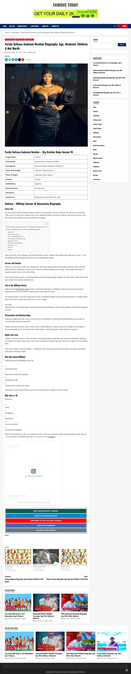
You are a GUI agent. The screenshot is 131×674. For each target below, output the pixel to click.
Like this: (10, 247)
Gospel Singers (97, 128)
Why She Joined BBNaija (15, 243)
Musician (95, 154)
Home (4, 26)
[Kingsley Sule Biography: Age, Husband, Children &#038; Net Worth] (46, 556)
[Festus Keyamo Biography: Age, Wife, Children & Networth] (111, 641)
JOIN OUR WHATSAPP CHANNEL (45, 511)
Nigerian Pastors (98, 158)
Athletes (95, 111)
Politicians (38, 609)
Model (95, 150)
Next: (67, 577)
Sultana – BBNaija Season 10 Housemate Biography (23, 229)
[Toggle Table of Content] (46, 224)
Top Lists (12, 26)
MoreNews (72, 672)
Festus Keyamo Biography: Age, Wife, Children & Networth (109, 654)
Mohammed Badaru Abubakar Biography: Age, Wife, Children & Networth (43, 616)
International (21, 606)
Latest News (34, 26)
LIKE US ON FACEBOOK (46, 525)
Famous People (22, 26)
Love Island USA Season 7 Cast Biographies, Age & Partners (15, 615)
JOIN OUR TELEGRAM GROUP (46, 516)
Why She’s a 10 (12, 245)
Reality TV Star (20, 39)
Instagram (51, 437)
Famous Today (65, 5)
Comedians (96, 116)
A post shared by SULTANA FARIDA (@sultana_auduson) (33, 502)
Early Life (10, 232)
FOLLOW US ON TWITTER (46, 530)
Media (95, 141)
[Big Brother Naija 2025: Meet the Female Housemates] (18, 556)
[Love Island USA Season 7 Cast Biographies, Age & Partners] (18, 602)
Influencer (96, 133)
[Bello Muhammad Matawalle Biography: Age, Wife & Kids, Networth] (74, 602)
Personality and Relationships (17, 238)
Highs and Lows (12, 241)
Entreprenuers (97, 120)
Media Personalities (99, 145)
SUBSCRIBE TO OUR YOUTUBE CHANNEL (46, 521)
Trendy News (29, 39)
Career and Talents (13, 234)
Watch (125, 26)
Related (10, 249)
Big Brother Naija (22, 289)
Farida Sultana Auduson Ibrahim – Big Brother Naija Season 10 (27, 227)
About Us (45, 26)
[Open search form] (114, 26)
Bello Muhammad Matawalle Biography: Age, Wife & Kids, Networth (74, 615)
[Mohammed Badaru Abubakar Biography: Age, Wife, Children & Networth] (46, 602)
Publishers (96, 167)
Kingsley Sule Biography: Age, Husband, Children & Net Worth (45, 565)
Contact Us (55, 26)
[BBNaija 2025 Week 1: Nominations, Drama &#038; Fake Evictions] (74, 556)
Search (95, 40)
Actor (94, 107)
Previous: (24, 579)
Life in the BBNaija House (15, 236)
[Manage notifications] (126, 670)
